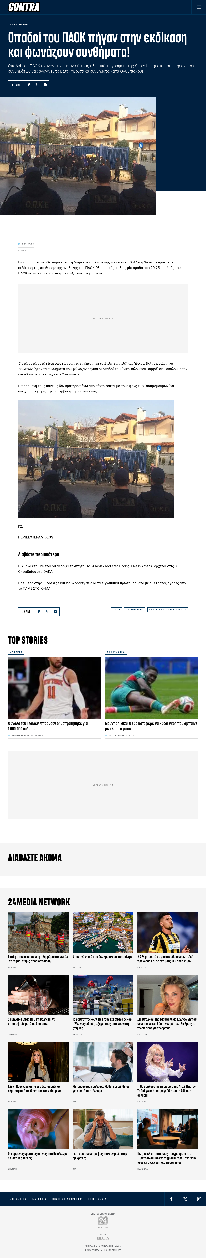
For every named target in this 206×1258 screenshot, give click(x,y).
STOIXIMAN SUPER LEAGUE (167, 609)
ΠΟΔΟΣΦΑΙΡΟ (116, 652)
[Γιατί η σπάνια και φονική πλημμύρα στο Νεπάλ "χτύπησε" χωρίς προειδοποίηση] (38, 932)
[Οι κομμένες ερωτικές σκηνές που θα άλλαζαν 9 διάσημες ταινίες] (38, 1129)
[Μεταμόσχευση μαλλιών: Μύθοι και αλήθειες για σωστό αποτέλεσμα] (103, 1062)
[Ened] (103, 1238)
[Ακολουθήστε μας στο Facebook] (171, 1199)
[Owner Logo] (103, 1222)
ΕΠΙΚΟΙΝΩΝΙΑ (97, 1199)
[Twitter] (37, 84)
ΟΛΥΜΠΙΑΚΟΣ (135, 609)
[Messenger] (45, 84)
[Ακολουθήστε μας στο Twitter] (185, 1199)
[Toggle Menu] (198, 7)
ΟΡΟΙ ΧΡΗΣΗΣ (17, 1199)
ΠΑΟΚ (117, 609)
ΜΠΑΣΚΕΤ (16, 652)
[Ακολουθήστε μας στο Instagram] (199, 1199)
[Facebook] (28, 84)
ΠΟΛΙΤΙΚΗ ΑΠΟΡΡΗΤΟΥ (67, 1199)
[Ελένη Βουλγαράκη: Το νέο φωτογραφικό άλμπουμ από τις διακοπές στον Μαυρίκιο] (38, 1062)
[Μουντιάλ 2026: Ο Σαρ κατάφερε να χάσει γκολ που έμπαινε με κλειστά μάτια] (151, 688)
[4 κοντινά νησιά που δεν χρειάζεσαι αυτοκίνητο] (103, 932)
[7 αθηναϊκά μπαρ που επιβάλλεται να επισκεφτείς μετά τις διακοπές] (38, 995)
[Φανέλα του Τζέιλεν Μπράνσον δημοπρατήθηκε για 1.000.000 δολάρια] (54, 688)
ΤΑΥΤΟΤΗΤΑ (39, 1199)
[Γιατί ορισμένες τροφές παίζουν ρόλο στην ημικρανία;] (103, 1129)
